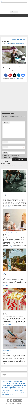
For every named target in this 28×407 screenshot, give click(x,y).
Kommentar (6, 122)
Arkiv (3, 368)
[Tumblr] (17, 400)
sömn (3, 390)
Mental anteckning (6, 350)
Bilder (14, 78)
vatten (13, 392)
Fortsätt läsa (9, 206)
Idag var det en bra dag (7, 273)
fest (10, 383)
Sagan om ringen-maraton (8, 311)
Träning (20, 390)
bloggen (7, 381)
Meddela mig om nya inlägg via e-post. (11, 157)
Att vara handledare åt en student (10, 232)
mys (10, 387)
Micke (13, 43)
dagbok (16, 381)
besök (3, 381)
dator (20, 381)
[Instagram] (20, 400)
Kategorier (4, 374)
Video (16, 392)
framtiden (4, 385)
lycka (24, 385)
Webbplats (5, 152)
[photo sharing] (14, 63)
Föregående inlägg (14, 39)
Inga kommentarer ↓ (20, 43)
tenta (16, 390)
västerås (4, 394)
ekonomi (3, 383)
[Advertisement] (14, 26)
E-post (4, 147)
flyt (17, 383)
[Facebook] (8, 400)
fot (19, 383)
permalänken (5, 80)
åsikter (11, 394)
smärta (3, 389)
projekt (22, 387)
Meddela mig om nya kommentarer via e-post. (13, 155)
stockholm (16, 389)
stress (21, 389)
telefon (12, 391)
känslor (16, 385)
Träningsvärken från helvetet (9, 194)
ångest (8, 394)
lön (2, 387)
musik (6, 387)
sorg (12, 389)
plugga (14, 387)
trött (3, 392)
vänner (22, 392)
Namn (4, 142)
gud (8, 385)
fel (7, 383)
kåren (19, 385)
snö (6, 389)
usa (10, 392)
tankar (8, 390)
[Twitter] (11, 400)
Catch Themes (17, 404)
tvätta (7, 393)
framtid (23, 383)
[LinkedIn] (14, 400)
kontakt (11, 385)
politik (19, 387)
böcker (11, 381)
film (14, 383)
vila (18, 392)
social (9, 389)
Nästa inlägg (23, 39)
